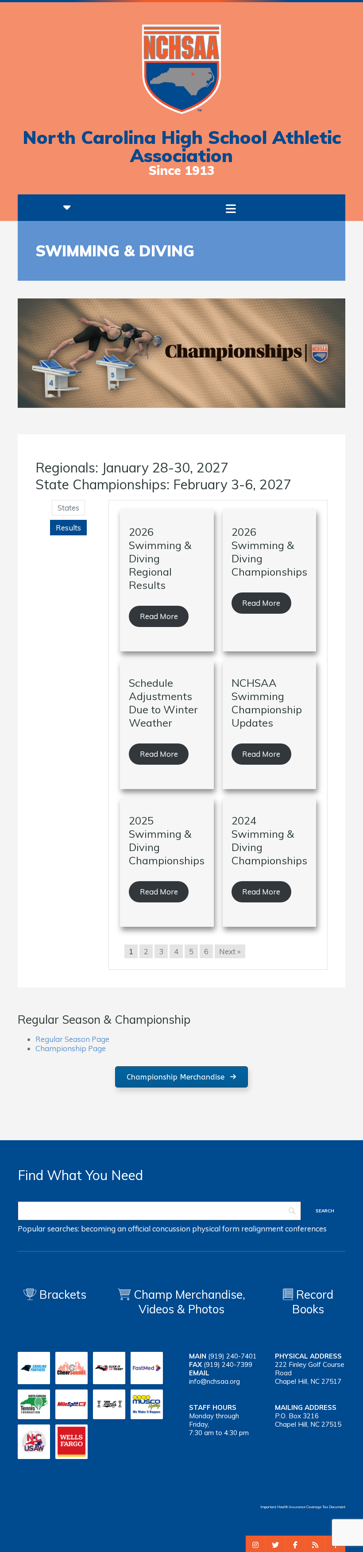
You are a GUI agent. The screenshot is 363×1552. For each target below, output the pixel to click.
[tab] (68, 507)
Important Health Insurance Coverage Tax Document (302, 1507)
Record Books (312, 1301)
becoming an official (116, 1228)
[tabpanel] (218, 735)
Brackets (61, 1294)
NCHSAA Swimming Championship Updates (267, 702)
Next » (230, 951)
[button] (181, 1077)
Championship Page (70, 1048)
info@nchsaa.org (214, 1381)
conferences (306, 1228)
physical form (215, 1228)
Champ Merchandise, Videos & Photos (189, 1301)
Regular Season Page (72, 1039)
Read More (159, 616)
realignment (262, 1228)
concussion (171, 1228)
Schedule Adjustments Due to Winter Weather (163, 702)
